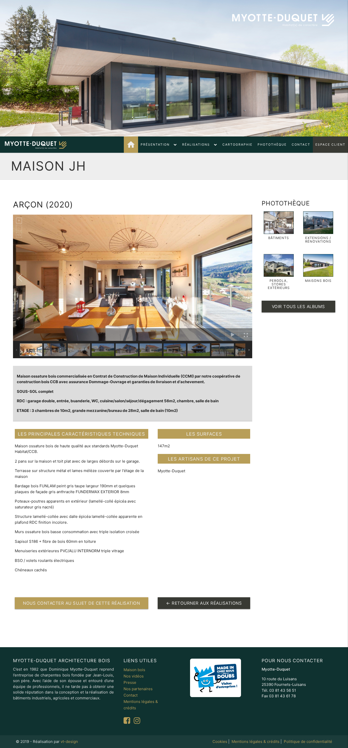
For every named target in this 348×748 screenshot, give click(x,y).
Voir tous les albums (298, 306)
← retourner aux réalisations (204, 603)
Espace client (330, 144)
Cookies (219, 741)
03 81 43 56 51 (282, 690)
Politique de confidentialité (308, 741)
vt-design (69, 741)
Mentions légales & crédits (255, 741)
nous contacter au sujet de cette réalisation (81, 603)
